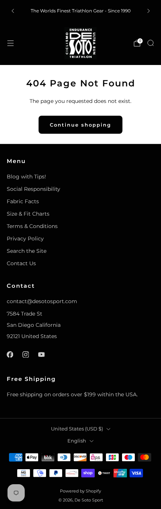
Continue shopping (80, 125)
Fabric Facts (23, 201)
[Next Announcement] (148, 10)
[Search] (150, 43)
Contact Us (21, 263)
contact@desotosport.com (42, 301)
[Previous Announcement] (12, 10)
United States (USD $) (77, 429)
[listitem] (80, 11)
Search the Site (26, 251)
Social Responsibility (33, 189)
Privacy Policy (25, 238)
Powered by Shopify (80, 491)
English (76, 441)
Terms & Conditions (32, 226)
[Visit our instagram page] (25, 354)
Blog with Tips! (26, 176)
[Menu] (10, 43)
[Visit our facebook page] (10, 354)
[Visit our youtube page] (41, 354)
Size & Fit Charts (28, 213)
